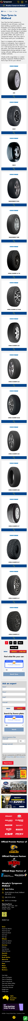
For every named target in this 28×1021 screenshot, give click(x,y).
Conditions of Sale (21, 1013)
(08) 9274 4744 (10, 897)
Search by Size (6, 931)
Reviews (4, 970)
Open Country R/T (14, 634)
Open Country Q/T (14, 598)
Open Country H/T (14, 526)
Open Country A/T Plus (14, 309)
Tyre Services (5, 949)
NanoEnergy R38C (14, 201)
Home (4, 11)
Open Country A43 (14, 454)
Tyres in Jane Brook (7, 981)
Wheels (4, 939)
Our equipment (6, 961)
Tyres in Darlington (7, 977)
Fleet (3, 963)
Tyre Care (4, 935)
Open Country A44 (14, 490)
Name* (4, 687)
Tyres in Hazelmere (7, 979)
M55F (14, 129)
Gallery (4, 968)
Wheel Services (6, 951)
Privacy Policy (10, 757)
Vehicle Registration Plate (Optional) (9, 738)
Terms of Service (20, 757)
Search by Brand (6, 933)
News (4, 965)
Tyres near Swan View (8, 985)
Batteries (4, 947)
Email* (4, 697)
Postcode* (5, 702)
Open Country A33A (14, 417)
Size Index (4, 975)
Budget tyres (5, 989)
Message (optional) (7, 744)
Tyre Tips (4, 937)
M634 (14, 165)
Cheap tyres (5, 991)
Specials (4, 953)
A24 (14, 93)
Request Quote (8, 763)
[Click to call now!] (18, 2)
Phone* (4, 692)
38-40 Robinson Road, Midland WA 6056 (14, 893)
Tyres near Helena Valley (8, 983)
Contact (4, 955)
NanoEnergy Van (14, 237)
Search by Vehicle (7, 929)
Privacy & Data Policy (11, 1013)
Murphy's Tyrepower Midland (15, 5)
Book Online (6, 957)
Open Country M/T (14, 562)
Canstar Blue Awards (7, 987)
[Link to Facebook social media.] (14, 1017)
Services (4, 945)
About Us (5, 959)
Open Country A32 (14, 381)
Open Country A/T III (14, 273)
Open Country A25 (14, 345)
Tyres (3, 927)
